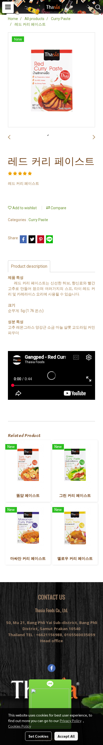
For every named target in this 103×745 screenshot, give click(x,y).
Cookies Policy (19, 726)
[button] (96, 7)
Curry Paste (38, 220)
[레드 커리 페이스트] (51, 80)
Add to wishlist (24, 208)
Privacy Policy (70, 720)
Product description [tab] (29, 266)
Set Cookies (38, 736)
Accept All (66, 736)
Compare (58, 208)
